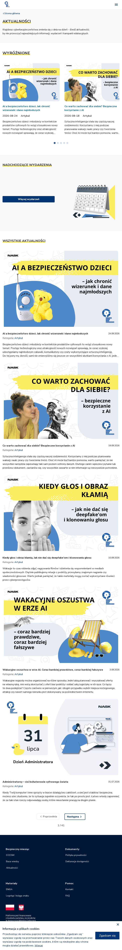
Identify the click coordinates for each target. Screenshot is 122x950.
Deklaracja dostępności (77, 861)
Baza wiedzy (12, 861)
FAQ (67, 895)
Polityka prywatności (75, 855)
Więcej (39, 945)
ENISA (9, 889)
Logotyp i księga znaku (17, 895)
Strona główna (12, 13)
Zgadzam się (107, 935)
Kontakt (69, 889)
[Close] (118, 924)
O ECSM (10, 855)
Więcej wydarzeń (28, 199)
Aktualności (12, 867)
